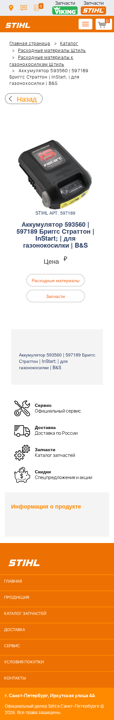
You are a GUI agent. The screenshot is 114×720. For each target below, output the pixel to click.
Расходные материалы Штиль (52, 50)
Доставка (11, 8)
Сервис (12, 646)
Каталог (69, 44)
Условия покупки (24, 662)
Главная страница (30, 44)
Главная (13, 581)
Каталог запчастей (25, 614)
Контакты (24, 8)
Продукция (16, 598)
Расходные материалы (55, 280)
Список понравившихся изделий (36, 8)
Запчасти (65, 4)
